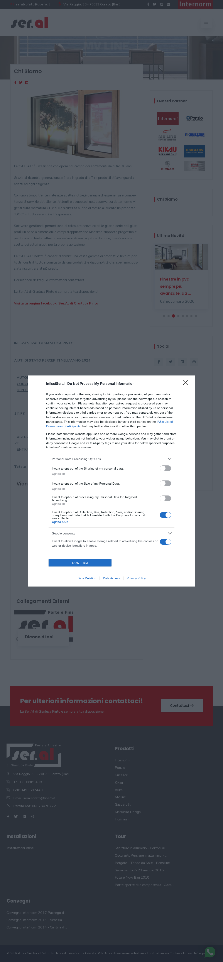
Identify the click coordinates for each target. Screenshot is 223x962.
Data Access (111, 578)
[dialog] (111, 481)
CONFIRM (80, 563)
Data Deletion (87, 578)
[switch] (165, 468)
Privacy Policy (136, 578)
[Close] (187, 384)
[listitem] (111, 458)
